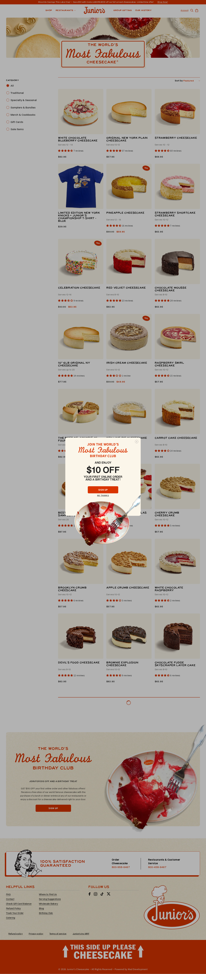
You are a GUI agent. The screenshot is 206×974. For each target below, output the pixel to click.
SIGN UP (103, 489)
